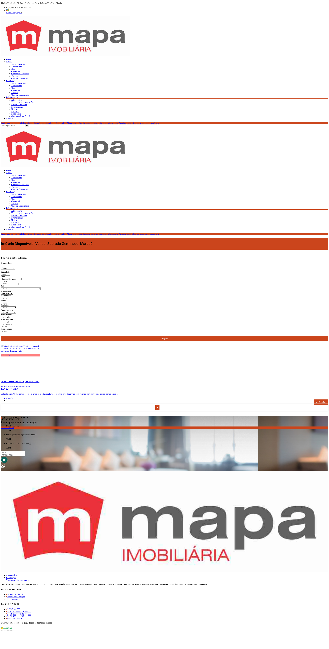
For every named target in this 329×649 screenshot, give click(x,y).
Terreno (14, 76)
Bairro (3, 286)
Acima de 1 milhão (14, 618)
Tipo (3, 277)
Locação (10, 81)
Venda (9, 62)
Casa (13, 69)
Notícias (14, 109)
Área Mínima (6, 324)
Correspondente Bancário (21, 116)
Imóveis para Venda (15, 123)
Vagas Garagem (7, 310)
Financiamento (17, 107)
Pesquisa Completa (19, 104)
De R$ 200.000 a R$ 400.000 (19, 614)
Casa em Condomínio (20, 78)
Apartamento (16, 67)
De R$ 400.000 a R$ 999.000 (19, 616)
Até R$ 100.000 (13, 609)
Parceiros (15, 111)
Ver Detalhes (321, 402)
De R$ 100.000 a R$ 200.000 (19, 611)
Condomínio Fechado (20, 74)
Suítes (3, 300)
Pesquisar (164, 339)
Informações (11, 97)
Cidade (4, 281)
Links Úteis (16, 114)
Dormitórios (6, 296)
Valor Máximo (7, 319)
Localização (11, 578)
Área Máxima (6, 329)
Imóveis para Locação (32, 123)
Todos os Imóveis (18, 64)
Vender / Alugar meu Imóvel (22, 102)
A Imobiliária (16, 100)
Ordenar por (6, 291)
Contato (9, 118)
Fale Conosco (12, 599)
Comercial (15, 71)
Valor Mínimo (6, 315)
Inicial (8, 59)
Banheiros (5, 305)
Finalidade (5, 272)
